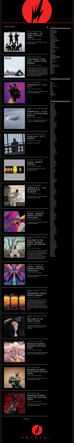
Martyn (51, 53)
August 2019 (52, 141)
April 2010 (52, 239)
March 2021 (52, 121)
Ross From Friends (54, 65)
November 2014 (53, 179)
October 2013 (53, 192)
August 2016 (52, 172)
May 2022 (52, 107)
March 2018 (52, 160)
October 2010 (53, 231)
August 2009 (52, 248)
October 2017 (53, 163)
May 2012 (52, 210)
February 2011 (53, 226)
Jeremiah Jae (53, 45)
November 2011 (53, 215)
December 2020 (53, 123)
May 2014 (52, 186)
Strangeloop (52, 67)
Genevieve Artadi (53, 39)
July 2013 (52, 194)
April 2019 (52, 146)
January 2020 (53, 136)
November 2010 (53, 230)
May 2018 (52, 157)
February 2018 (53, 161)
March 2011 (52, 225)
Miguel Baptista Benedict (55, 57)
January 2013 (53, 200)
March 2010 (52, 240)
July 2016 (52, 173)
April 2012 (52, 211)
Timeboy (52, 71)
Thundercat (52, 69)
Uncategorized (53, 94)
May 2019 (52, 145)
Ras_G (51, 63)
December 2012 (53, 202)
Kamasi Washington (54, 47)
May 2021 (52, 119)
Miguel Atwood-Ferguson (55, 56)
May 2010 (52, 237)
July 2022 (52, 104)
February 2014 (53, 189)
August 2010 (52, 234)
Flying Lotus (52, 37)
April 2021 (52, 120)
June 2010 (52, 236)
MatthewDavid (53, 55)
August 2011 (52, 219)
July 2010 (52, 235)
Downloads (52, 83)
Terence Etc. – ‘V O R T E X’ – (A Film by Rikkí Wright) (37, 114)
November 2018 (53, 150)
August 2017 (52, 166)
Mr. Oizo (51, 60)
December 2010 (53, 229)
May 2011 (52, 223)
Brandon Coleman (53, 31)
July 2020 (52, 129)
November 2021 (53, 114)
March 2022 (52, 109)
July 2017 (52, 167)
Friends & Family (36, 108)
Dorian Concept (53, 36)
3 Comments (38, 323)
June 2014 (52, 184)
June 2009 (52, 251)
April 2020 (52, 133)
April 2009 (52, 253)
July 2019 (52, 142)
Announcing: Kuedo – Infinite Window (37, 294)
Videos (40, 31)
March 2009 (52, 255)
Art (28, 108)
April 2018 (52, 158)
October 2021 (53, 115)
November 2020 (53, 124)
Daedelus (52, 34)
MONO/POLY (52, 58)
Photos (51, 91)
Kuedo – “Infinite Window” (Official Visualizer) (35, 269)
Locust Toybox (53, 51)
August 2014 (52, 182)
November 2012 (53, 203)
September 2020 (53, 126)
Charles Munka (53, 32)
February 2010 (53, 241)
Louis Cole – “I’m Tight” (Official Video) (34, 35)
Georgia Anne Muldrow (54, 40)
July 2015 (52, 174)
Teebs (51, 68)
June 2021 (52, 118)
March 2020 (52, 134)
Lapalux (51, 49)
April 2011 (52, 224)
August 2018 (52, 154)
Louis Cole (52, 52)
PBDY (29, 39)
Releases (36, 31)
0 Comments (39, 39)
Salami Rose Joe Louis (54, 66)
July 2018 (52, 155)
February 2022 (53, 110)
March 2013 (52, 199)
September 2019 (53, 140)
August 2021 (52, 117)
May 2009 (52, 252)
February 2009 (53, 256)
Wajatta (51, 73)
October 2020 (53, 125)
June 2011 (52, 221)
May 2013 (52, 197)
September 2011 (53, 218)
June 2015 (52, 176)
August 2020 (52, 128)
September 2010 (53, 232)
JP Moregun (52, 46)
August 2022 (52, 103)
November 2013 (53, 190)
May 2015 (52, 177)
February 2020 (53, 135)
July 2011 (52, 220)
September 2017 (53, 165)
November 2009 (53, 245)
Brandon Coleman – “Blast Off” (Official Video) (37, 397)
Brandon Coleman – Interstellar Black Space (36, 346)
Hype (32, 31)
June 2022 (52, 105)
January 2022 (53, 112)
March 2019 (52, 147)
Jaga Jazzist (52, 44)
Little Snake (52, 50)
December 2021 (53, 113)
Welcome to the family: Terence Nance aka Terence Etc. (36, 243)
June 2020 (52, 130)
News (35, 82)
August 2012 (52, 207)
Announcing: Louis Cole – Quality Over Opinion (37, 61)
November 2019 (53, 138)
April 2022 (52, 108)
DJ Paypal (52, 35)
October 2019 (53, 139)
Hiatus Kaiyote (53, 41)
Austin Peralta (53, 30)
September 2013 (53, 193)
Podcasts (52, 92)
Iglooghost (52, 42)
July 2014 (52, 183)
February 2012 (53, 214)
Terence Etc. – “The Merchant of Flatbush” (36, 190)
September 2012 (53, 205)
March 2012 (52, 213)
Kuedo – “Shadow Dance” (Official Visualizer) (35, 216)
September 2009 (53, 247)
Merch (51, 88)
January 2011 (53, 227)
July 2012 (52, 208)
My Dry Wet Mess (53, 61)
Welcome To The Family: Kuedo (35, 320)
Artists (28, 31)
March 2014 (52, 188)
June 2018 (52, 156)
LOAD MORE (26, 419)
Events (51, 84)
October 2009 (53, 246)
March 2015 (52, 178)
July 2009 (52, 250)
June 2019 (52, 144)
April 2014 (52, 187)
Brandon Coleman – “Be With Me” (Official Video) (37, 372)
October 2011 (53, 216)
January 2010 (53, 242)
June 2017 (52, 168)
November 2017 (53, 162)
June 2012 (52, 209)
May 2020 (52, 131)
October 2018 (53, 151)
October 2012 (53, 204)
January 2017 (53, 171)
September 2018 (53, 152)
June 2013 (52, 195)
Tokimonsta (52, 72)
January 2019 (53, 149)
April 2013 (52, 198)
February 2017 (53, 170)
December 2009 (53, 243)
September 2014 (53, 181)
